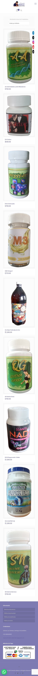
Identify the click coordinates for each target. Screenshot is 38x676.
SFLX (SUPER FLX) (10, 521)
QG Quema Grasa (9, 396)
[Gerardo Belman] (19, 4)
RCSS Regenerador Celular (12, 457)
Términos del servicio (9, 609)
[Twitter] (18, 673)
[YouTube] (20, 673)
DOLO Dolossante (10, 203)
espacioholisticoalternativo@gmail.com (13, 638)
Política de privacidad (9, 613)
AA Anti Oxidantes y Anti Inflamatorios (15, 86)
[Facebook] (15, 673)
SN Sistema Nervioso (10, 592)
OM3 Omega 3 (9, 271)
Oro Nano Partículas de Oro (12, 330)
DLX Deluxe (8, 139)
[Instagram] (23, 673)
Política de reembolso (10, 617)
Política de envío (8, 620)
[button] (4, 672)
